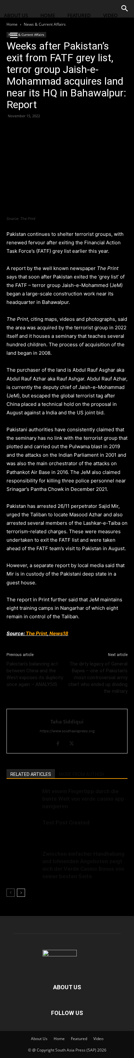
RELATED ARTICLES (30, 774)
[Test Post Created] (23, 830)
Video (110, 15)
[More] (73, 130)
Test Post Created (65, 822)
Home (47, 15)
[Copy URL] (57, 130)
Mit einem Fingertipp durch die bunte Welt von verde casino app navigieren (83, 798)
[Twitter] (27, 130)
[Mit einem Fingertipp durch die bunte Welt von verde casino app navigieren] (23, 799)
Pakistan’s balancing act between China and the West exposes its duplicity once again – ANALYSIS (35, 674)
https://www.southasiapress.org (67, 731)
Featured (79, 15)
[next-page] (21, 893)
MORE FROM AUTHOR (81, 774)
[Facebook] (13, 130)
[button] (13, 35)
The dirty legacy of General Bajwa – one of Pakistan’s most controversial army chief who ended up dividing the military (97, 677)
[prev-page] (11, 893)
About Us (16, 15)
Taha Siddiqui (67, 721)
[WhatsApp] (42, 130)
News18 (58, 633)
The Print (36, 633)
